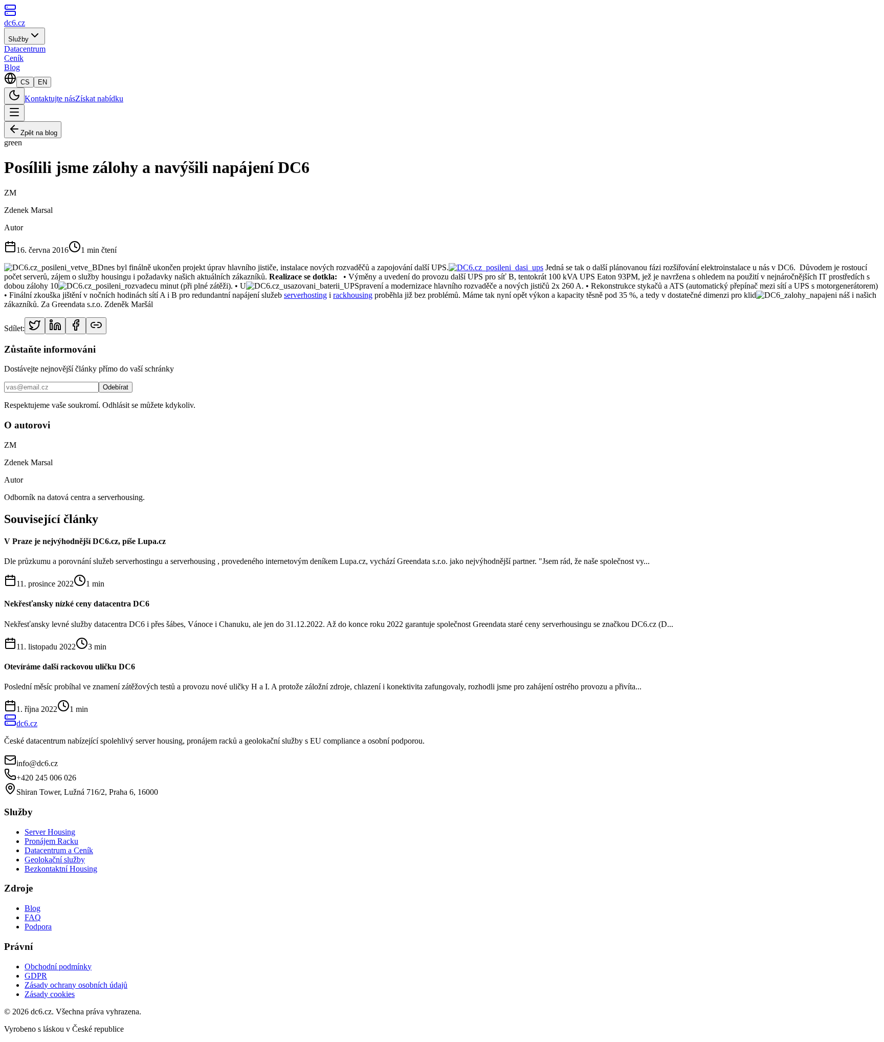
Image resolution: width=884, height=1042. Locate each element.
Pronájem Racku (51, 841)
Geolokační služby (55, 859)
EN (42, 82)
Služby (18, 39)
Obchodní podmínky (58, 966)
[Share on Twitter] (35, 325)
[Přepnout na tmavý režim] (14, 96)
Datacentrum (25, 49)
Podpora (38, 926)
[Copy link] (96, 325)
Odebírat (115, 387)
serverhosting (305, 295)
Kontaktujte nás (50, 98)
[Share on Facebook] (75, 325)
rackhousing (352, 295)
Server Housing (50, 832)
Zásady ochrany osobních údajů (76, 985)
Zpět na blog (38, 133)
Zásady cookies (50, 994)
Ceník (14, 58)
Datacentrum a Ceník (59, 850)
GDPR (36, 975)
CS (25, 82)
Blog (12, 67)
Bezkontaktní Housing (61, 868)
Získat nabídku (99, 98)
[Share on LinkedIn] (55, 325)
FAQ (33, 917)
